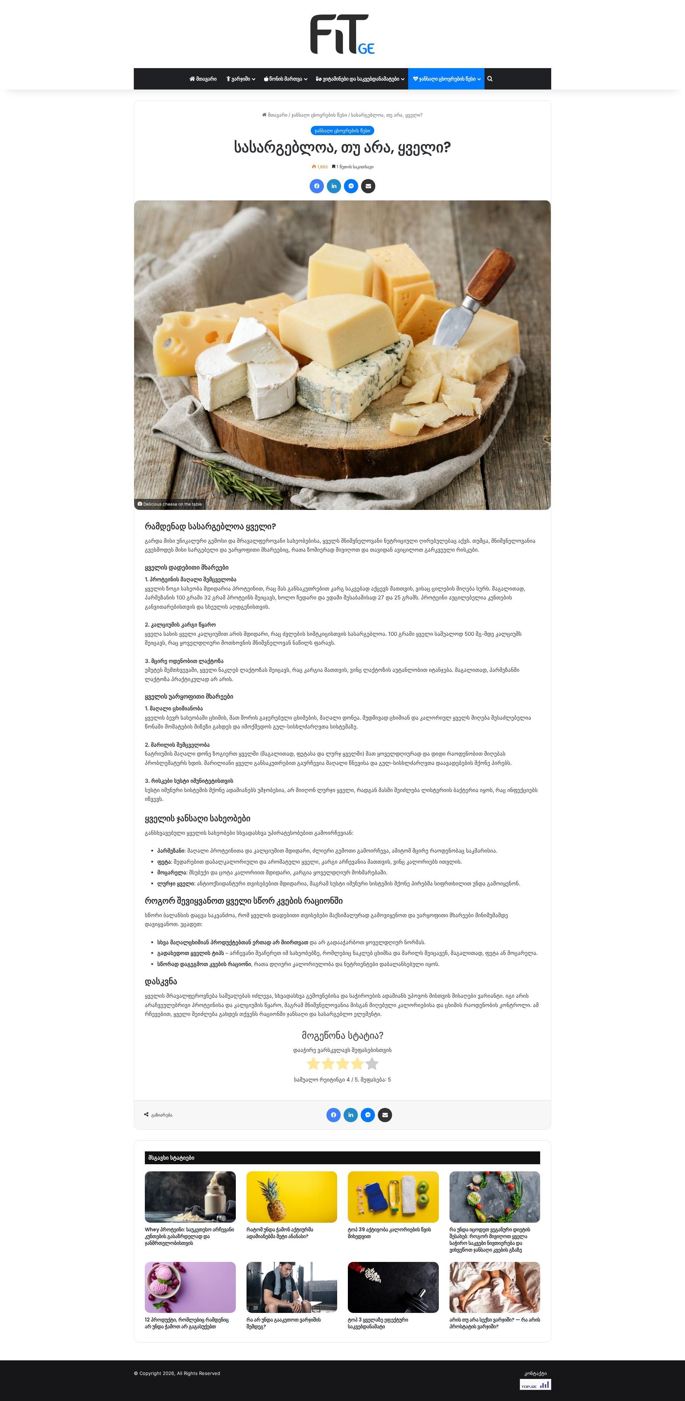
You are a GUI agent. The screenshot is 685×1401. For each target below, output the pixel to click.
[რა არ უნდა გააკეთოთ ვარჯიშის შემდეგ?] (292, 1287)
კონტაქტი (535, 1373)
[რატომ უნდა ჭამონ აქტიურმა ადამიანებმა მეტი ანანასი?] (292, 1197)
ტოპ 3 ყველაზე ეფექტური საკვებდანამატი (378, 1323)
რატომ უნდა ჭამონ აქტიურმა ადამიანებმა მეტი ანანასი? (280, 1233)
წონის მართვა (285, 79)
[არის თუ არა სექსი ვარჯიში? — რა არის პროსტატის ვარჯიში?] (495, 1287)
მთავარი (206, 79)
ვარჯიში (240, 79)
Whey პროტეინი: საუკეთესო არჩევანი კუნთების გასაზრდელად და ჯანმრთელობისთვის (189, 1236)
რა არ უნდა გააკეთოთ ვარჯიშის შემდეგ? (284, 1323)
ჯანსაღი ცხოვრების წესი (447, 79)
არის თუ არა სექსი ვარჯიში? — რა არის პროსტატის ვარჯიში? (495, 1323)
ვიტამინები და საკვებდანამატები (360, 79)
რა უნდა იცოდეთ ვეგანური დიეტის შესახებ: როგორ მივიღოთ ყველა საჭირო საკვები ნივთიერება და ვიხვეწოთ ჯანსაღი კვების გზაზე (490, 1239)
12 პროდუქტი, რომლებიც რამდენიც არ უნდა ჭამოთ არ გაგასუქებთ (187, 1323)
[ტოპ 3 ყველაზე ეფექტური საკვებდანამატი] (393, 1287)
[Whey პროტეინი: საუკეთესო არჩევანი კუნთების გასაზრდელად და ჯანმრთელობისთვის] (190, 1197)
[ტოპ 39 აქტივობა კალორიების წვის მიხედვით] (393, 1197)
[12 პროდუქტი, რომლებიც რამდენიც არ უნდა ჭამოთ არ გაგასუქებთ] (190, 1287)
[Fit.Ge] (342, 34)
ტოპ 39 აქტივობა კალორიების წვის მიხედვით (389, 1233)
